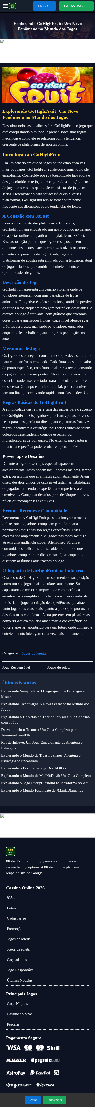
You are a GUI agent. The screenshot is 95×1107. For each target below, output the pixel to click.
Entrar (11, 908)
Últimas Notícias (19, 980)
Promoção (14, 929)
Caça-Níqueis (17, 1004)
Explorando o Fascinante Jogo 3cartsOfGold (35, 768)
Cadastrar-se (16, 918)
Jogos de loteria (34, 653)
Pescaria (13, 1024)
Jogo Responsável (21, 970)
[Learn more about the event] (47, 51)
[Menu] (5, 6)
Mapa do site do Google (24, 873)
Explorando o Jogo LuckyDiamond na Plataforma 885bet (44, 783)
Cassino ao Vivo (19, 1014)
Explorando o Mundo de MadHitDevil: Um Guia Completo (46, 776)
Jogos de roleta (18, 949)
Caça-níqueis (17, 960)
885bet (12, 898)
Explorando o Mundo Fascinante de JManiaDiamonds (42, 790)
